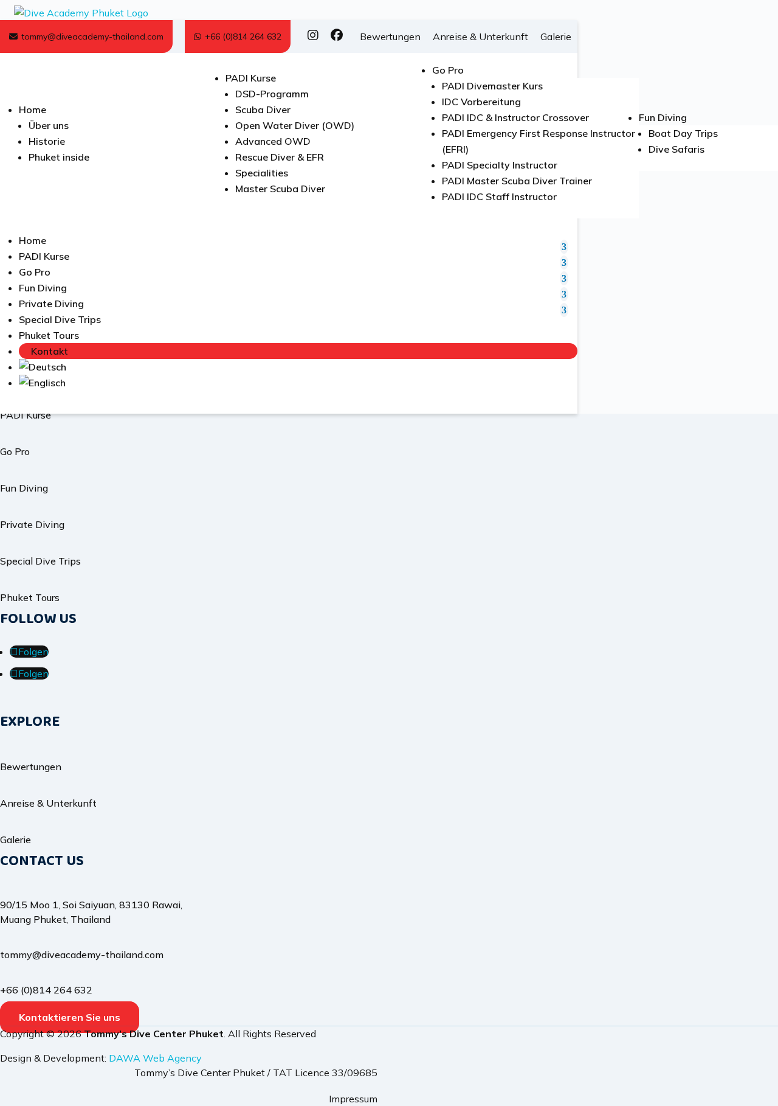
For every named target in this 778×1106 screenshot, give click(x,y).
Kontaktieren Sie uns (69, 1017)
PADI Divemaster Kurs (492, 86)
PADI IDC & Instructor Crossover (515, 117)
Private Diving (51, 303)
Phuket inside (59, 157)
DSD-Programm (272, 94)
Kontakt (49, 351)
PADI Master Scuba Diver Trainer (517, 181)
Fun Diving (663, 117)
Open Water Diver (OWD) (294, 125)
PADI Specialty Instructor (499, 165)
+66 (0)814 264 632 (243, 36)
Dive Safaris (676, 149)
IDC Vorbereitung (481, 102)
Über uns (49, 125)
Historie (47, 141)
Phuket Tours (49, 335)
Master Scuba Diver (280, 189)
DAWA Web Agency (155, 1058)
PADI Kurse (250, 78)
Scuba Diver (263, 109)
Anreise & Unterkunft (480, 36)
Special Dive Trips (60, 319)
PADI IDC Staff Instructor (499, 196)
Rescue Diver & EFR (279, 157)
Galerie (555, 36)
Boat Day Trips (683, 133)
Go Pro (448, 70)
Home (32, 109)
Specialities (261, 173)
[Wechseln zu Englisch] (298, 383)
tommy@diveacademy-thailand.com (92, 36)
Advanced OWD (273, 141)
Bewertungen (390, 36)
